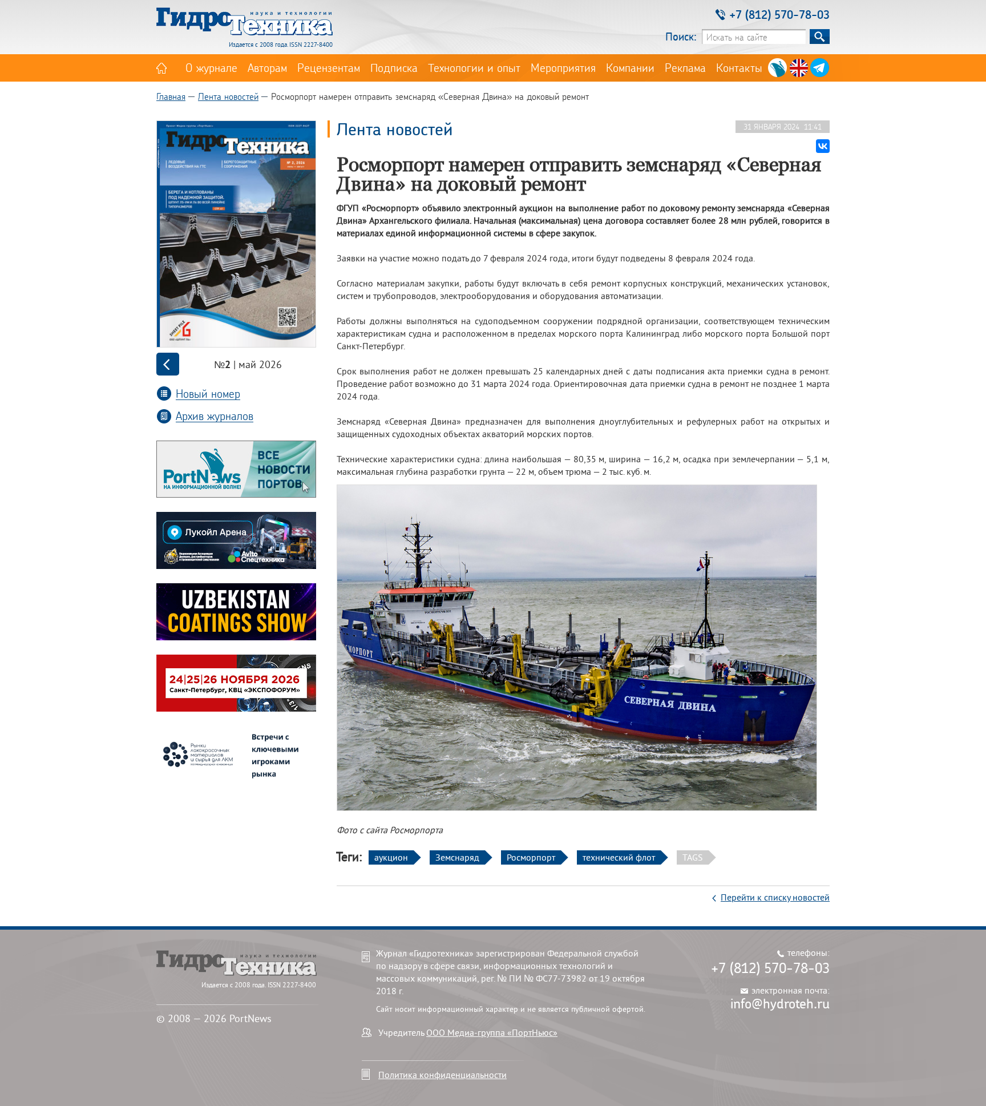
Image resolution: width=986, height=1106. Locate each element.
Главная (170, 96)
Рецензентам (328, 67)
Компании (630, 67)
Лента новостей (228, 96)
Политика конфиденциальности (442, 1074)
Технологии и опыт (474, 67)
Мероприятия (563, 67)
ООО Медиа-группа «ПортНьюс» (491, 1032)
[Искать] (820, 36)
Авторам (267, 67)
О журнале (211, 67)
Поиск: (681, 36)
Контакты (739, 67)
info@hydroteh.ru (780, 1003)
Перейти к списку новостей (775, 897)
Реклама (685, 67)
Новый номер (208, 393)
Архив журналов (214, 415)
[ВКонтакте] (823, 146)
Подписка (394, 67)
